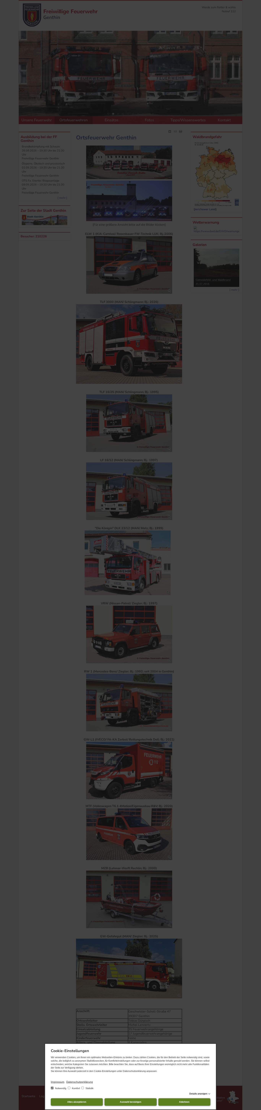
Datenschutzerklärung (79, 1081)
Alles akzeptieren (76, 1102)
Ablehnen (184, 1102)
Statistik (89, 1088)
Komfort (75, 1088)
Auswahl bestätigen (130, 1102)
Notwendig (60, 1088)
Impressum (57, 1081)
